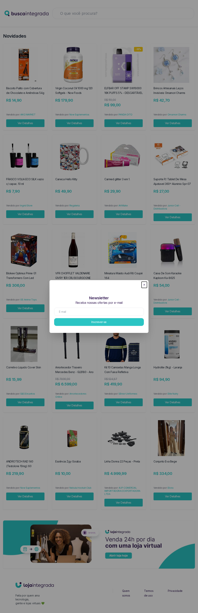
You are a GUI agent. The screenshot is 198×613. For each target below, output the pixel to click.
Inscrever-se (99, 322)
